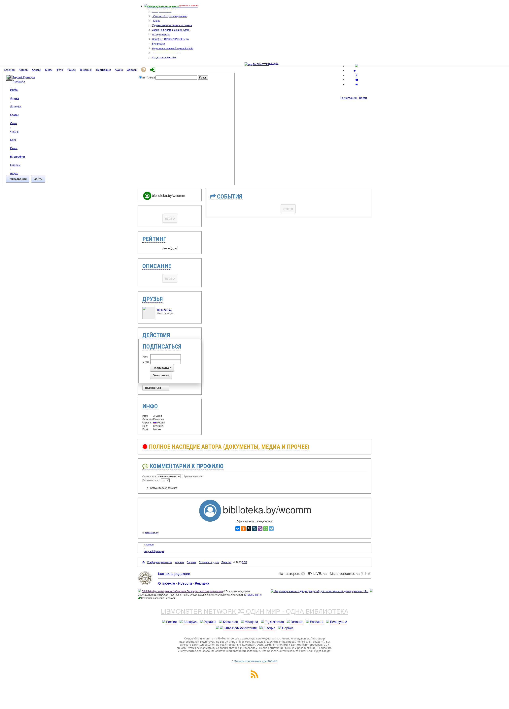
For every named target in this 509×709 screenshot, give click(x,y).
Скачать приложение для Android (255, 661)
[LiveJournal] (254, 528)
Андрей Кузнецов (24, 77)
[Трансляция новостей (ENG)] (355, 70)
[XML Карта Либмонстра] (254, 676)
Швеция (269, 628)
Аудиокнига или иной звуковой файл (172, 48)
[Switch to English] (356, 66)
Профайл (19, 81)
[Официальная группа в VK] (356, 84)
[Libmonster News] (369, 573)
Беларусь (190, 621)
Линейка (15, 106)
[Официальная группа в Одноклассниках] (356, 75)
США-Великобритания (240, 628)
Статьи (14, 114)
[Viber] (260, 528)
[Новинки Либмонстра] (362, 573)
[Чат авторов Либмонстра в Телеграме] (357, 79)
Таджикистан (274, 621)
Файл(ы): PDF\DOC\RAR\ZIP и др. (170, 39)
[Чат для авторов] (304, 573)
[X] (249, 528)
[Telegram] (271, 528)
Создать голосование (164, 57)
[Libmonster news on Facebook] (365, 573)
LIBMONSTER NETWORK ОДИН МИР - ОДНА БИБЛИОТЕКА (254, 610)
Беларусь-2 (338, 621)
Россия (171, 621)
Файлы (14, 131)
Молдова (251, 621)
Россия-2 (316, 621)
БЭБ (244, 562)
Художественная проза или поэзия (172, 25)
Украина (210, 621)
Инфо (14, 89)
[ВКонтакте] (237, 528)
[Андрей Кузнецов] (9, 80)
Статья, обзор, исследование (170, 16)
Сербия (287, 628)
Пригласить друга (209, 562)
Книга (156, 20)
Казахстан (230, 621)
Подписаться (153, 387)
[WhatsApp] (265, 528)
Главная (149, 544)
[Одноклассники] (243, 528)
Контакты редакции (174, 573)
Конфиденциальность (159, 562)
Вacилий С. (164, 310)
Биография (158, 43)
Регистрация (348, 98)
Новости (185, 583)
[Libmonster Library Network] (371, 591)
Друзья (14, 98)
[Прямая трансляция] (326, 573)
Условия (179, 562)
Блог (13, 140)
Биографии (17, 156)
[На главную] (145, 583)
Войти (363, 98)
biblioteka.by (151, 532)
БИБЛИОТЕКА (261, 64)
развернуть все (194, 476)
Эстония (297, 621)
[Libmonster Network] (319, 591)
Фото (13, 123)
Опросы (15, 165)
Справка (191, 562)
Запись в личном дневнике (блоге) (171, 29)
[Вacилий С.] (148, 318)
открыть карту (253, 594)
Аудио (14, 173)
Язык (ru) (226, 562)
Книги (13, 148)
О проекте (166, 583)
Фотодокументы (161, 34)
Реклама (202, 583)
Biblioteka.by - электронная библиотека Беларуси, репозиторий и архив (182, 591)
